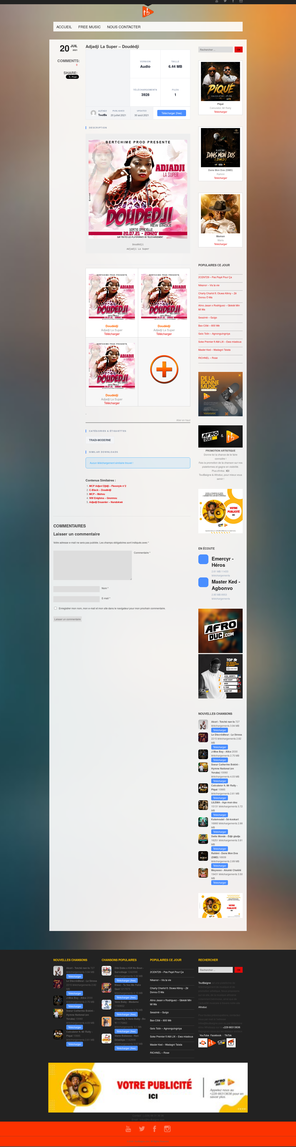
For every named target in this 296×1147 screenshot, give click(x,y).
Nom (105, 588)
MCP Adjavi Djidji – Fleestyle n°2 (107, 486)
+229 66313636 (231, 1027)
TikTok (228, 1035)
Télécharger (112, 334)
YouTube (204, 1035)
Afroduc (202, 1007)
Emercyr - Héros (223, 561)
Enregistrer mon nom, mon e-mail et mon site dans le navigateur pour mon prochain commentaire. (112, 608)
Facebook (215, 1035)
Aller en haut (183, 420)
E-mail (106, 598)
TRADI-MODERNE (100, 440)
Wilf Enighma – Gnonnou (103, 498)
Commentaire (142, 552)
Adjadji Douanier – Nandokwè (106, 502)
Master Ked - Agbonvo (226, 584)
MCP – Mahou (97, 494)
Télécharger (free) (171, 113)
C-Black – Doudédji (100, 490)
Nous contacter (124, 26)
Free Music (89, 26)
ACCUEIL (64, 26)
